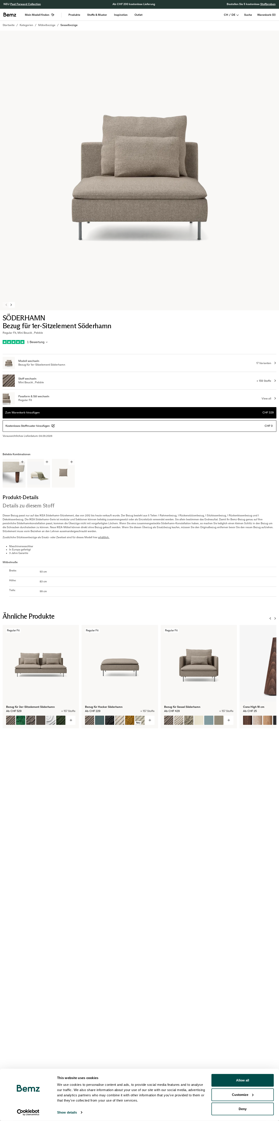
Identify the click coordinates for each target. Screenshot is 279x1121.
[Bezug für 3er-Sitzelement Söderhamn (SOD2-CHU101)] (60, 720)
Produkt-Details (20, 497)
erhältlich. (103, 537)
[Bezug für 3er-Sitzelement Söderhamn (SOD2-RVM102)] (20, 720)
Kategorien (26, 25)
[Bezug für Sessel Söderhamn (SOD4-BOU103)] (188, 720)
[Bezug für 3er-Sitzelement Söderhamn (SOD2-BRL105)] (40, 720)
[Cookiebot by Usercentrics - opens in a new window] (28, 1112)
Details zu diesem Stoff (28, 505)
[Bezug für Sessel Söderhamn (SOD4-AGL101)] (178, 720)
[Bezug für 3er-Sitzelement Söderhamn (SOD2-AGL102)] (10, 720)
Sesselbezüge (69, 25)
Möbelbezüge (46, 25)
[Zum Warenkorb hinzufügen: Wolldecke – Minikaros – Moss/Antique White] (47, 462)
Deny (243, 1109)
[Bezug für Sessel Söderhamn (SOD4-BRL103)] (218, 720)
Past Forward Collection (25, 4)
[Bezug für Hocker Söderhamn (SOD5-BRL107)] (99, 720)
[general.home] (9, 15)
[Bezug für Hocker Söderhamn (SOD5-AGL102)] (89, 720)
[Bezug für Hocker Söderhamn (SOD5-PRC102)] (119, 720)
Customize (240, 1094)
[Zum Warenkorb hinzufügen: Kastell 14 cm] (22, 462)
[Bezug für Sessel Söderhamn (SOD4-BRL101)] (198, 720)
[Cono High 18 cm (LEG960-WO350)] (257, 720)
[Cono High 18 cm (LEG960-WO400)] (247, 720)
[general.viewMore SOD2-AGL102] (70, 720)
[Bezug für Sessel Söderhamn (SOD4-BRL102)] (208, 720)
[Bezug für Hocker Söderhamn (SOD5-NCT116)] (109, 720)
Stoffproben (268, 4)
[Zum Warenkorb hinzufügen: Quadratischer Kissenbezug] (71, 462)
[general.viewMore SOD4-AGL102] (228, 720)
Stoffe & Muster (97, 15)
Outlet (138, 15)
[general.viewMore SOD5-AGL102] (150, 720)
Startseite (9, 25)
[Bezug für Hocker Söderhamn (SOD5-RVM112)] (129, 720)
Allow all (242, 1080)
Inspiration (121, 15)
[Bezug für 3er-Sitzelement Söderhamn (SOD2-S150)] (50, 720)
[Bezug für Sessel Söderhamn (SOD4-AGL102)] (168, 720)
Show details (67, 1112)
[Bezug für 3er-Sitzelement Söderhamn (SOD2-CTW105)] (30, 720)
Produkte (74, 15)
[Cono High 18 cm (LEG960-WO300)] (267, 720)
